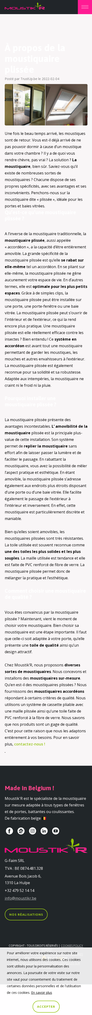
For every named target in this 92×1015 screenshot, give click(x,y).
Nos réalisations (26, 914)
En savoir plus (41, 992)
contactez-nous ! (29, 744)
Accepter (46, 1006)
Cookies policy (72, 946)
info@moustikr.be (20, 898)
